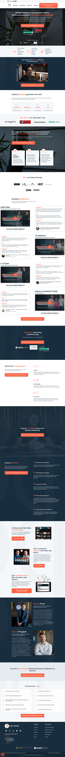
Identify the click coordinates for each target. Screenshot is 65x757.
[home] (9, 5)
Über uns (29, 5)
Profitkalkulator (47, 734)
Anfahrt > (8, 742)
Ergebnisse (22, 5)
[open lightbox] (15, 218)
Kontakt (35, 734)
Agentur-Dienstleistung (49, 727)
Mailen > (8, 735)
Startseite (36, 727)
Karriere (36, 5)
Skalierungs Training (48, 732)
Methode (15, 5)
